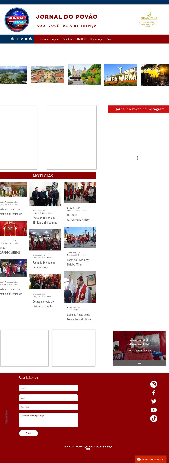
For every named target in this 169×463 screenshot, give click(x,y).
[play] (166, 7)
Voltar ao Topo (6, 417)
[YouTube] (153, 409)
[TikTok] (153, 418)
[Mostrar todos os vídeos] (140, 363)
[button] (67, 39)
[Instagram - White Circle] (153, 384)
